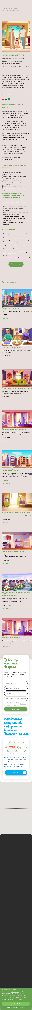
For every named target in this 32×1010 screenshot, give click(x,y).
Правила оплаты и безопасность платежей (16, 983)
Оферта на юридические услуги (13, 980)
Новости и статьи (9, 910)
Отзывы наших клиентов (11, 907)
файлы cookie (15, 991)
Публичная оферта (9, 978)
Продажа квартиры (10, 928)
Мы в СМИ (7, 913)
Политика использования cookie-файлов (15, 976)
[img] (24, 772)
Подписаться (14, 772)
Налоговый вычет (9, 936)
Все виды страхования (11, 939)
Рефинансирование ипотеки (13, 933)
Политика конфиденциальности (13, 970)
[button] (16, 264)
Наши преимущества (10, 905)
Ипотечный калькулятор (11, 897)
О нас (6, 894)
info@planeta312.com (11, 873)
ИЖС (5, 941)
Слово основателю (10, 899)
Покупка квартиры (10, 925)
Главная (4, 8)
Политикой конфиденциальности (16, 704)
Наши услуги (13, 8)
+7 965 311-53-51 (9, 869)
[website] (3, 99)
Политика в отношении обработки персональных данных (14, 973)
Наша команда (8, 902)
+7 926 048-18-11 (9, 881)
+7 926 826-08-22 (23, 869)
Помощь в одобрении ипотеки (13, 922)
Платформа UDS (9, 916)
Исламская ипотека (10, 944)
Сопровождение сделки (12, 931)
